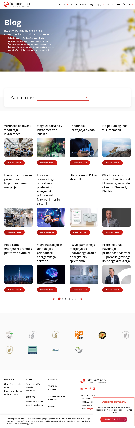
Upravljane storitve (34, 405)
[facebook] (90, 389)
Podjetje (98, 4)
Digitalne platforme (13, 391)
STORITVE (30, 397)
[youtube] (86, 388)
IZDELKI (29, 379)
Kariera (74, 4)
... (72, 299)
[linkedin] (81, 389)
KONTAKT (52, 406)
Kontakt (110, 4)
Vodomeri (30, 390)
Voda (6, 387)
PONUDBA (9, 379)
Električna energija (12, 384)
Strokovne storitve (34, 401)
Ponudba (62, 4)
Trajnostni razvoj (86, 4)
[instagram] (94, 389)
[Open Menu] (118, 4)
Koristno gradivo (11, 394)
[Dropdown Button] (63, 98)
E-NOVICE (52, 379)
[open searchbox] (124, 4)
